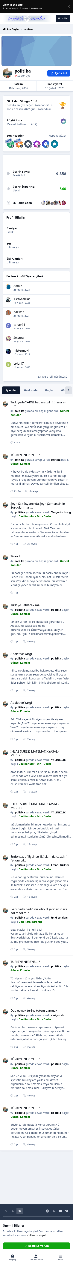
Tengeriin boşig (61, 512)
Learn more (7, 6)
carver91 (19, 325)
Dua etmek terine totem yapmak (33, 1010)
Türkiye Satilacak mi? (25, 605)
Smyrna (18, 338)
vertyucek (57, 1015)
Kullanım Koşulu (37, 1235)
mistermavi (21, 351)
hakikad (18, 312)
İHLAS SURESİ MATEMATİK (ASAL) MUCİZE (34, 753)
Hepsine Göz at (57, 135)
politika (19, 411)
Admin (17, 286)
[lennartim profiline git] (63, 202)
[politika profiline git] (5, 404)
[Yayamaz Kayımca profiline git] (59, 202)
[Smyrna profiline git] (8, 338)
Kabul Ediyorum (38, 1246)
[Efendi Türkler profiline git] (51, 202)
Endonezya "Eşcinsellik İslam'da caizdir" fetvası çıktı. (38, 858)
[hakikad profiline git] (8, 312)
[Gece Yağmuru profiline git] (55, 202)
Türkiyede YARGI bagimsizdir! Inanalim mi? (38, 404)
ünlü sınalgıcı (59, 917)
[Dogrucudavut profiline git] (47, 202)
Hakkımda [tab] (30, 390)
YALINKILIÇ (58, 760)
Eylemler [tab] (11, 390)
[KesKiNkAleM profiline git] (43, 202)
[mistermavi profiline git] (8, 351)
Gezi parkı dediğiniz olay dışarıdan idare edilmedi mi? (38, 911)
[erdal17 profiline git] (8, 364)
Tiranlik (15, 556)
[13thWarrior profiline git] (8, 299)
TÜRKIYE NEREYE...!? (25, 455)
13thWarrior (21, 299)
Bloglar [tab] (49, 390)
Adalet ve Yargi (21, 654)
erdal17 (18, 364)
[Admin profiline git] (8, 286)
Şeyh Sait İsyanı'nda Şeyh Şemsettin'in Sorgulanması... (37, 505)
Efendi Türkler (60, 865)
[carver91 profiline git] (8, 325)
